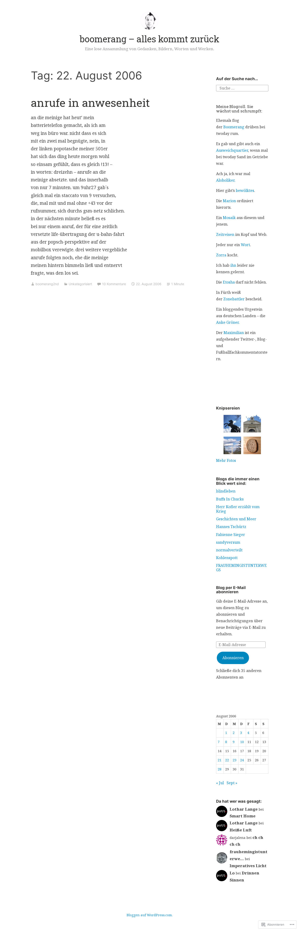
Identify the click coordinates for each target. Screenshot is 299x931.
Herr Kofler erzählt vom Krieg (238, 509)
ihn (233, 265)
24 (242, 760)
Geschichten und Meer (236, 518)
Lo (232, 873)
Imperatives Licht (248, 865)
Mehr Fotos (226, 460)
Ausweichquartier (232, 150)
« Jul (220, 782)
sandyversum (228, 542)
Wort (245, 244)
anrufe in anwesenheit (90, 102)
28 (219, 769)
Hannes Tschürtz (231, 526)
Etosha (229, 282)
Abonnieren (233, 657)
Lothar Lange (244, 809)
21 (219, 760)
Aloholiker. (225, 180)
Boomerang (233, 126)
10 (242, 742)
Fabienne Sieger (230, 534)
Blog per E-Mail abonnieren (231, 589)
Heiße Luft (241, 830)
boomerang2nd (47, 284)
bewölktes (245, 190)
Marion (229, 200)
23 (234, 760)
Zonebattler (234, 299)
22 (227, 760)
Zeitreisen (225, 234)
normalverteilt (229, 550)
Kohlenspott (227, 557)
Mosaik (229, 217)
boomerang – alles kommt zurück (149, 39)
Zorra (221, 255)
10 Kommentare (114, 284)
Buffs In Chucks (230, 499)
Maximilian (234, 332)
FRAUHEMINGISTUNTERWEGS (241, 567)
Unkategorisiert (80, 284)
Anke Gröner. (228, 322)
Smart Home (243, 816)
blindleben (225, 491)
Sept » (232, 782)
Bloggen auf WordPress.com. (150, 915)
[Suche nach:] (242, 87)
